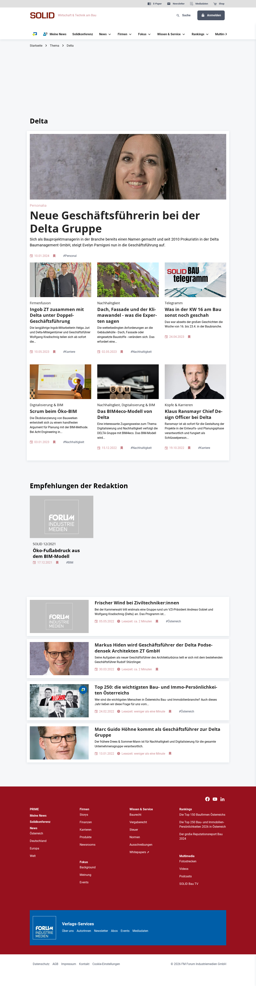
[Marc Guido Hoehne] (59, 742)
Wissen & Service (141, 809)
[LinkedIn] (222, 799)
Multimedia (187, 856)
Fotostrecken (187, 861)
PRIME (34, 809)
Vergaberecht (138, 822)
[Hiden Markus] (59, 658)
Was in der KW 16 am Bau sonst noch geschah (193, 312)
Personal (70, 256)
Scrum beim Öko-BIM (53, 411)
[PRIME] (35, 34)
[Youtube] (215, 799)
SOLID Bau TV (188, 884)
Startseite (36, 45)
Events (84, 882)
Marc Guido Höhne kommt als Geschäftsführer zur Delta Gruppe (157, 732)
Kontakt (84, 964)
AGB (55, 964)
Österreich (173, 621)
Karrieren (85, 829)
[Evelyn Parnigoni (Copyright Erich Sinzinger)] (128, 166)
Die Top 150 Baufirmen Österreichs (202, 814)
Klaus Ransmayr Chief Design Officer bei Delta (193, 414)
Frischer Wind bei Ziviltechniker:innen (137, 603)
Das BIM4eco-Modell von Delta (124, 414)
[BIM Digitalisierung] (128, 381)
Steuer (133, 829)
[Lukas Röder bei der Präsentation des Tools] (60, 381)
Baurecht (135, 814)
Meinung (85, 875)
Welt (33, 856)
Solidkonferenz (40, 822)
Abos (114, 931)
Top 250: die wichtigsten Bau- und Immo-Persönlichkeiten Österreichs (156, 690)
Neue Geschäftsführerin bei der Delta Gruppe (115, 222)
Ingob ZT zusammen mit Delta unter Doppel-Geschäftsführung (57, 315)
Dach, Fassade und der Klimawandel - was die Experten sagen (127, 315)
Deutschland (38, 841)
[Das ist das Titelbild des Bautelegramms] (195, 279)
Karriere (69, 352)
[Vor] (226, 34)
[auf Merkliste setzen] (54, 256)
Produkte (85, 837)
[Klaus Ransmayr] (195, 381)
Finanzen (86, 822)
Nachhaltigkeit (141, 352)
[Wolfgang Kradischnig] (59, 616)
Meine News (38, 815)
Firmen (84, 809)
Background (88, 867)
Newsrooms (87, 844)
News (33, 828)
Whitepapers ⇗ (139, 852)
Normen (134, 837)
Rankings (185, 809)
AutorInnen (84, 931)
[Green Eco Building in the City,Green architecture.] (128, 279)
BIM (69, 562)
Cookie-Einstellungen (106, 964)
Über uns (68, 931)
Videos (183, 869)
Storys (84, 814)
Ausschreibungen (140, 844)
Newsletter (101, 931)
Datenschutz (41, 964)
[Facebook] (207, 799)
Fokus (84, 862)
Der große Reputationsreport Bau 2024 (201, 836)
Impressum (68, 964)
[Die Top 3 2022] (59, 700)
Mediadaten (140, 931)
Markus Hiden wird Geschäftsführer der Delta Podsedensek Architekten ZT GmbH (154, 648)
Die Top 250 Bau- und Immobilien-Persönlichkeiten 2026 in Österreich (202, 824)
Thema (54, 45)
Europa (34, 848)
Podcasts (185, 876)
